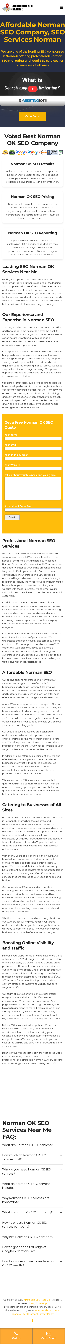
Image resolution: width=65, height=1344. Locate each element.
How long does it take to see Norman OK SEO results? (28, 1263)
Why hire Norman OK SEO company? (28, 1237)
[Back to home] (17, 8)
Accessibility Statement (24, 1314)
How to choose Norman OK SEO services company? (24, 1225)
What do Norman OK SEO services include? (26, 1186)
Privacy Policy (46, 1314)
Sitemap (42, 1303)
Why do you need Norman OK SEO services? (26, 1172)
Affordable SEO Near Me (37, 1299)
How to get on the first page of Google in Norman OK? (24, 1249)
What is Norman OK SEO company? (27, 1212)
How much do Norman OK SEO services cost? (24, 1157)
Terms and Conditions (47, 1310)
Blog (33, 1303)
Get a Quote (32, 116)
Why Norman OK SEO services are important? (25, 1200)
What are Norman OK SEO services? (27, 1145)
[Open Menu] (61, 8)
